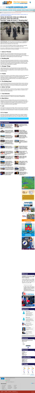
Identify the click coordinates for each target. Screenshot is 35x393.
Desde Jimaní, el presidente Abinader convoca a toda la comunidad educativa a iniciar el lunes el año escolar (21, 169)
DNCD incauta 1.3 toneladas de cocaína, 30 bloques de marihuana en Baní (23, 141)
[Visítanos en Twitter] (31, 383)
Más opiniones (28, 335)
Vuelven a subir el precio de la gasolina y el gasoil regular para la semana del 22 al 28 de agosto (9, 131)
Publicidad (6, 391)
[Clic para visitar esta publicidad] (17, 3)
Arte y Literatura (4, 385)
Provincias (15, 385)
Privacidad (9, 391)
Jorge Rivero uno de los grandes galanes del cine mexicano (23, 125)
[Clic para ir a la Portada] (17, 7)
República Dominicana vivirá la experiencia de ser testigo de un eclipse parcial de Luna (23, 173)
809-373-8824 (8, 379)
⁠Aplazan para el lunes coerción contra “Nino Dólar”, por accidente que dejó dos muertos (23, 136)
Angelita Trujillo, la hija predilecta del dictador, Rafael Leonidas (23, 157)
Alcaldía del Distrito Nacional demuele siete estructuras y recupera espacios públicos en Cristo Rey (6, 137)
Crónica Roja (3, 386)
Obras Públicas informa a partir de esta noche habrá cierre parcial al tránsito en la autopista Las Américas (9, 168)
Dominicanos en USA (4, 389)
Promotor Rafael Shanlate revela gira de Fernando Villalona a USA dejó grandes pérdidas (9, 173)
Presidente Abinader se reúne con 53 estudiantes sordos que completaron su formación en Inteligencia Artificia (6, 153)
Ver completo (29, 290)
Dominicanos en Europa (4, 388)
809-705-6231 (8, 380)
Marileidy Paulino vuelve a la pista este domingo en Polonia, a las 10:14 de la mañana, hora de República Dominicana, (21, 148)
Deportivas (3, 387)
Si (23, 342)
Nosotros (2, 391)
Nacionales (9, 388)
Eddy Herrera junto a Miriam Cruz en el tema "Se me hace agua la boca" (9, 147)
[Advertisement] (28, 255)
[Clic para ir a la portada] (2, 379)
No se (24, 344)
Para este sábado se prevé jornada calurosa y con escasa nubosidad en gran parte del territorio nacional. (7, 158)
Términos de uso (14, 391)
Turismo (15, 388)
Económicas (9, 385)
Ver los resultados (28, 346)
